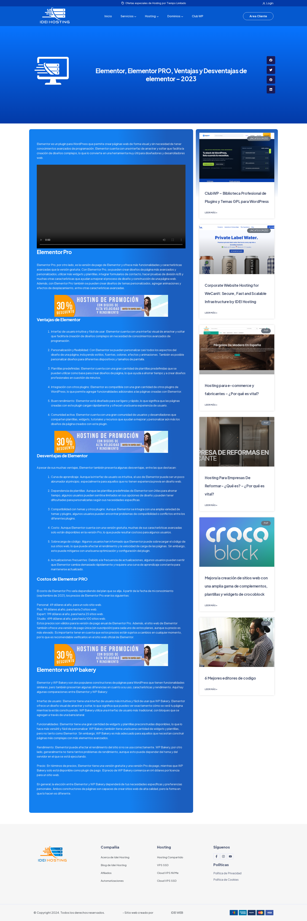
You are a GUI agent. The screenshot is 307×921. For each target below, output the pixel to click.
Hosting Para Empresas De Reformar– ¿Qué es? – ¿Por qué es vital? (235, 485)
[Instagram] (223, 856)
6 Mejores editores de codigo (230, 678)
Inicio (108, 16)
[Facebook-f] (216, 856)
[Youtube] (230, 856)
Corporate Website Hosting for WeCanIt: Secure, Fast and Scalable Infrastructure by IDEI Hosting (235, 293)
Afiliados (106, 872)
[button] (271, 60)
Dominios (173, 16)
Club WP (197, 16)
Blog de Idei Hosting (113, 865)
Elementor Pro (54, 252)
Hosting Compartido (170, 857)
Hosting (150, 16)
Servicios (127, 16)
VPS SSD (163, 865)
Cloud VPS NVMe (168, 872)
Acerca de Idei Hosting (115, 857)
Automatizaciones (112, 880)
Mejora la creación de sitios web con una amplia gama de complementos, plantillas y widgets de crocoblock (236, 586)
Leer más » (211, 212)
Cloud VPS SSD (167, 880)
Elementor (43, 144)
